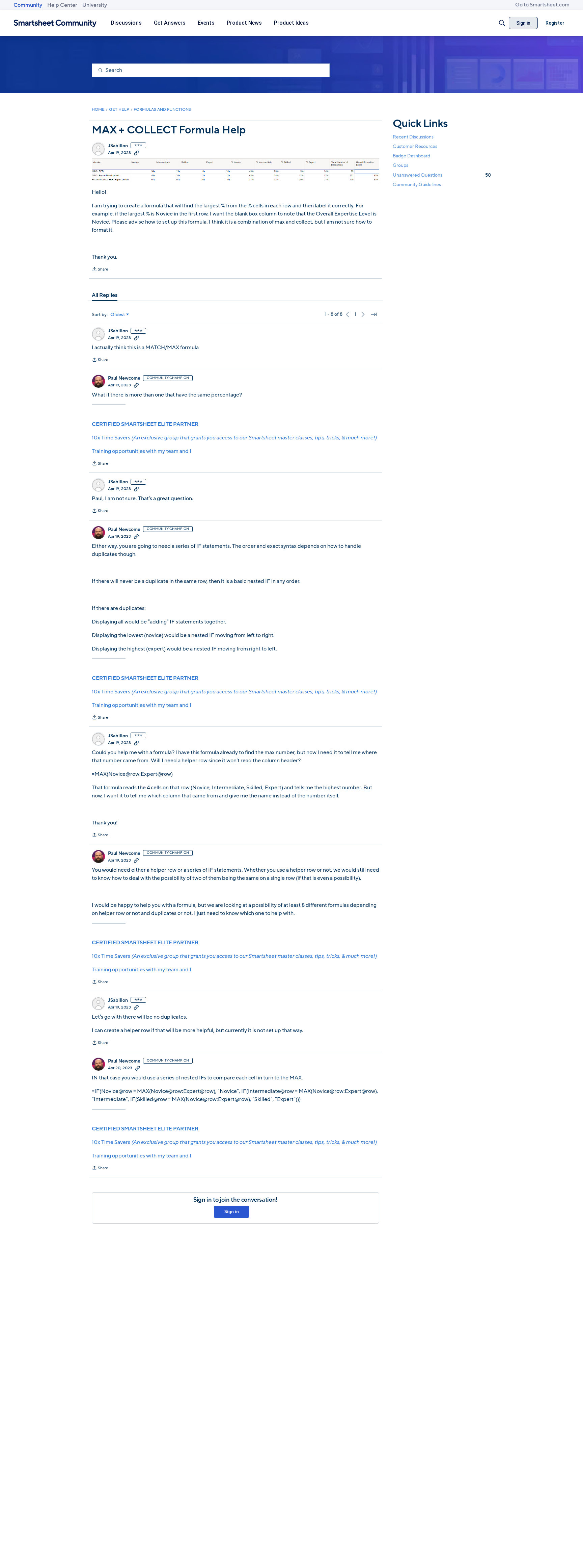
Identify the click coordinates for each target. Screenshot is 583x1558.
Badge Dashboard (411, 156)
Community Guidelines (417, 184)
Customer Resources (415, 146)
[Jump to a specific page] (373, 314)
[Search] (502, 23)
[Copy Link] (136, 153)
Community (27, 5)
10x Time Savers (234, 437)
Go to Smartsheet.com (542, 4)
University (94, 5)
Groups (400, 165)
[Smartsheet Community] (55, 23)
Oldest (117, 314)
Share (100, 269)
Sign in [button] (231, 1211)
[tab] (104, 295)
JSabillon (118, 146)
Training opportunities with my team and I (141, 451)
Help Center (62, 5)
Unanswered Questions (442, 175)
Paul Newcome (124, 378)
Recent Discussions (413, 137)
